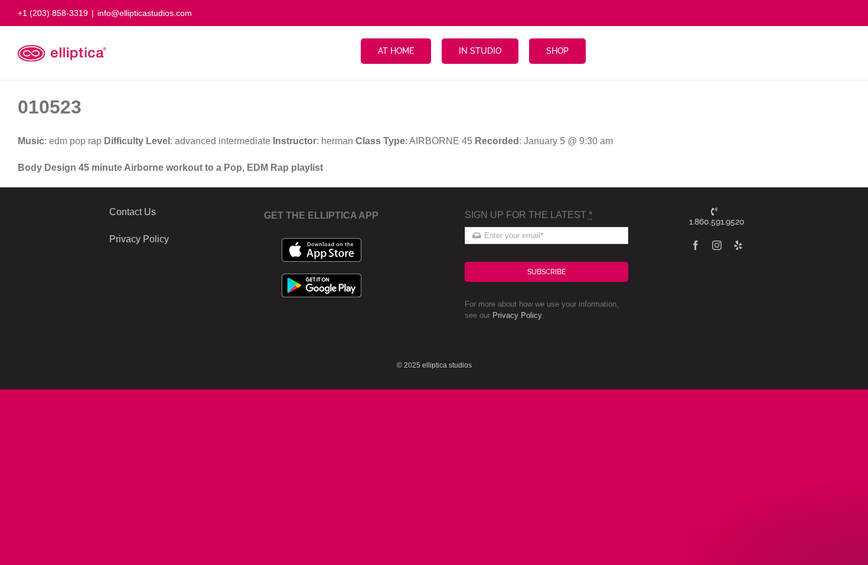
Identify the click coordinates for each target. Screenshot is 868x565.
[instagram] (717, 245)
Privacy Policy (516, 315)
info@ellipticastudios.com (144, 13)
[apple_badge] (321, 243)
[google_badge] (321, 278)
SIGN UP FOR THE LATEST (528, 215)
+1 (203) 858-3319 (53, 13)
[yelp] (738, 245)
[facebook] (695, 245)
